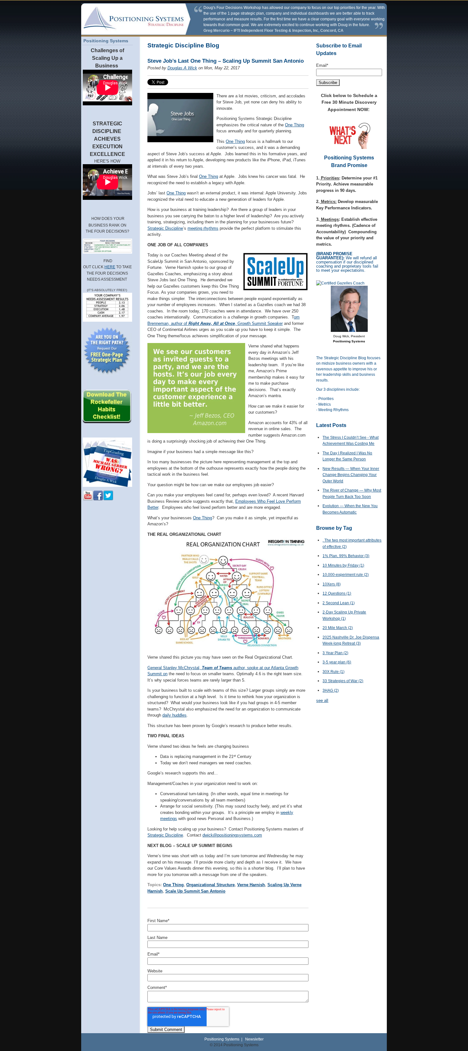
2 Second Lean (339, 603)
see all (322, 700)
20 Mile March (338, 628)
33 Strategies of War (343, 681)
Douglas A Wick (182, 68)
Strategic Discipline (165, 228)
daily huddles (174, 715)
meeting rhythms (203, 228)
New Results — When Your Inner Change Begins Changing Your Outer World (351, 474)
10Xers (332, 584)
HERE (109, 267)
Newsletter (254, 1039)
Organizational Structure (210, 884)
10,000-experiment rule (346, 574)
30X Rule (333, 671)
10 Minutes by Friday (343, 565)
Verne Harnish (251, 884)
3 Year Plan (335, 653)
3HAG (331, 690)
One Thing (294, 125)
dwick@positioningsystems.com (232, 835)
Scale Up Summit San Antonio (195, 891)
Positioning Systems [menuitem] (105, 40)
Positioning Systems (221, 1039)
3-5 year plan (337, 662)
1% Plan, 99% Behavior (346, 556)
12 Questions (337, 593)
